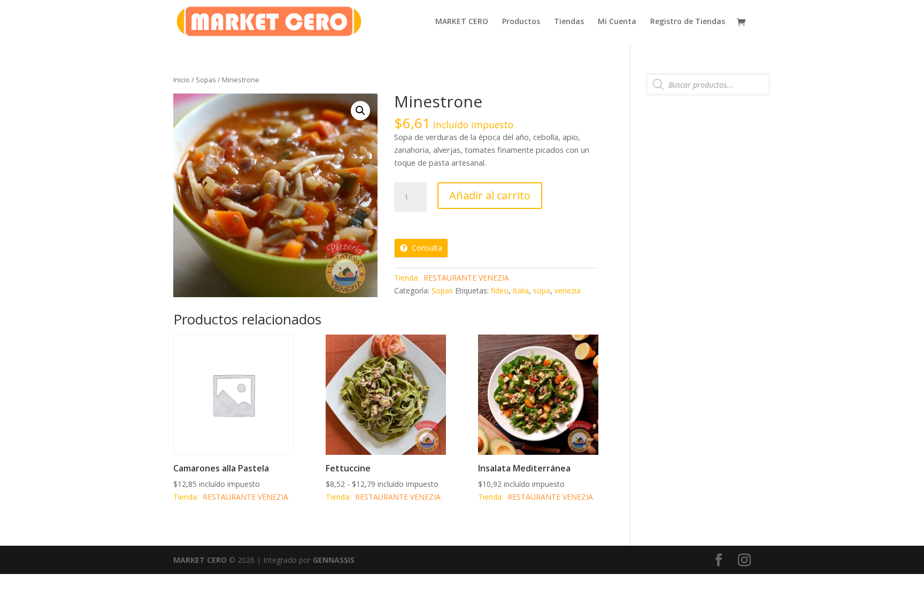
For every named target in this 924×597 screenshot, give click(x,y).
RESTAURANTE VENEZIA (466, 278)
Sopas (206, 79)
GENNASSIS (334, 560)
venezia (568, 290)
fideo (500, 290)
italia (521, 290)
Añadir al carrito (489, 195)
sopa (541, 290)
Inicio (181, 79)
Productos (521, 22)
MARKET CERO (461, 22)
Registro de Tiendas (687, 22)
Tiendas (569, 22)
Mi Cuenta (617, 22)
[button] (360, 110)
